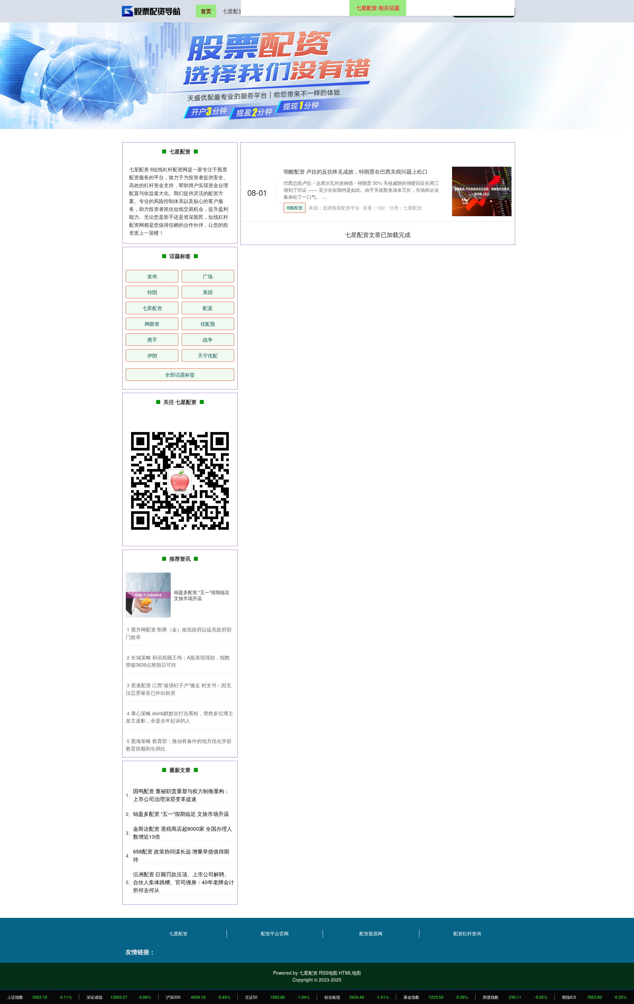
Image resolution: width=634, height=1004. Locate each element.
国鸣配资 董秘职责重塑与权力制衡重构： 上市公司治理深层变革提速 (181, 795)
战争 (208, 339)
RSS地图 (328, 972)
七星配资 (233, 11)
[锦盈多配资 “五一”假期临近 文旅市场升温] (148, 595)
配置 (208, 307)
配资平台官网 (275, 933)
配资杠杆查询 (467, 933)
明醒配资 (294, 207)
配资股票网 (370, 933)
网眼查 (152, 323)
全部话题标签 (180, 374)
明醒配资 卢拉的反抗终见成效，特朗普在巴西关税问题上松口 (356, 171)
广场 (208, 276)
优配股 (207, 323)
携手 (152, 339)
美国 (208, 291)
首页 (206, 11)
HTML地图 (350, 972)
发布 (152, 276)
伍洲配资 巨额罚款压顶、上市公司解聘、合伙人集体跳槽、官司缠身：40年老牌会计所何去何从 (183, 882)
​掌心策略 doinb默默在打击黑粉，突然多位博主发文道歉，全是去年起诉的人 (179, 717)
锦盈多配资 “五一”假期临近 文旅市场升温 (201, 595)
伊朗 (152, 355)
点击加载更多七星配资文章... (378, 234)
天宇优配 (208, 355)
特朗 (152, 291)
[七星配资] (151, 10)
